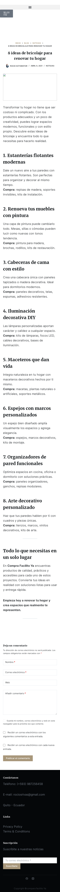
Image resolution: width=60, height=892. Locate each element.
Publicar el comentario (18, 758)
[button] (30, 7)
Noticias (50, 66)
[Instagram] (33, 878)
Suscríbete (11, 866)
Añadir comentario (15, 693)
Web (7, 682)
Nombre (10, 662)
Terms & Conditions (16, 831)
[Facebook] (27, 878)
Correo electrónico (15, 672)
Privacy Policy (12, 826)
